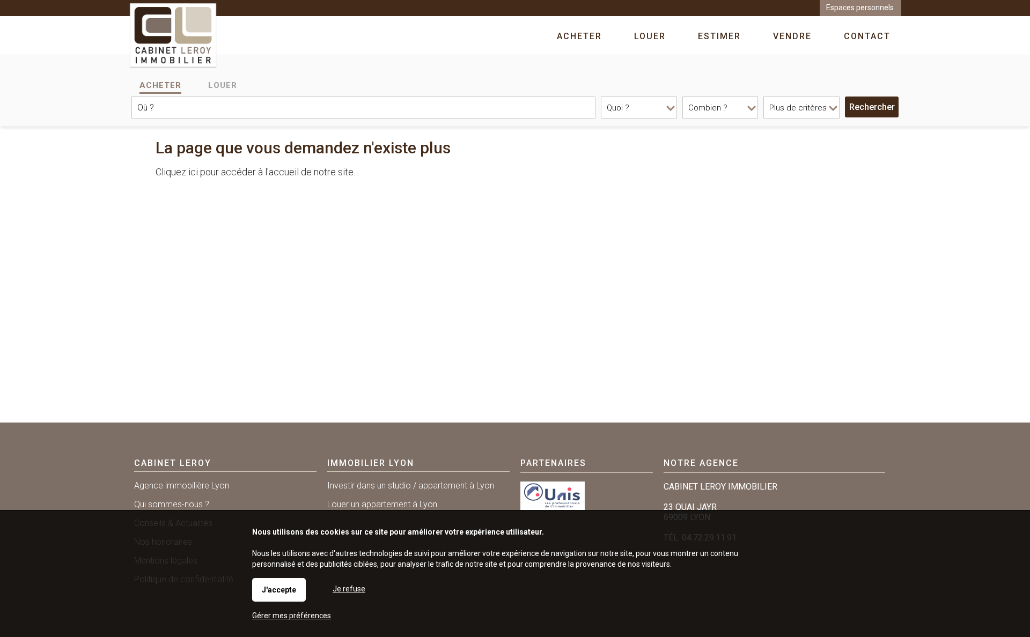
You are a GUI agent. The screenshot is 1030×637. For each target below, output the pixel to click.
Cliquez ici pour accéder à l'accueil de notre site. (255, 171)
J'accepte (279, 590)
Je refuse (349, 588)
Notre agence (701, 463)
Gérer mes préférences (291, 615)
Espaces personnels (860, 7)
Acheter (160, 85)
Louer (222, 85)
